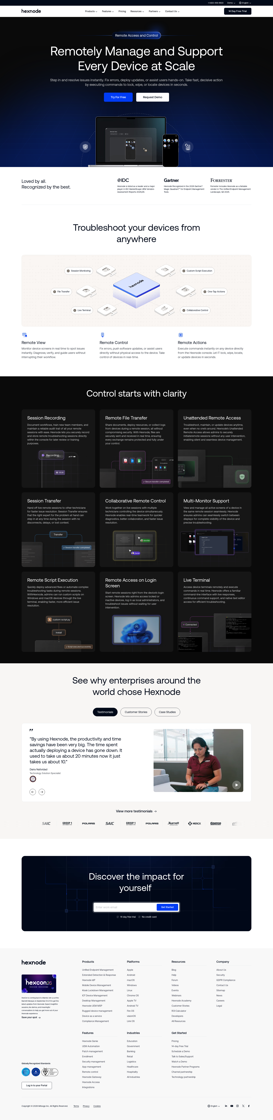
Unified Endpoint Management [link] (98, 970)
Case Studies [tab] (167, 712)
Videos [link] (175, 985)
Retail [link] (130, 1056)
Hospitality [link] (132, 1072)
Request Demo (152, 97)
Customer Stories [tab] (136, 712)
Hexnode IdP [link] (88, 980)
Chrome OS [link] (133, 995)
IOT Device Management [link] (94, 995)
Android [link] (131, 975)
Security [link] (220, 975)
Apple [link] (130, 970)
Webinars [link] (176, 995)
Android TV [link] (132, 1006)
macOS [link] (131, 980)
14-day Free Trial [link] (180, 1046)
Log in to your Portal (36, 1085)
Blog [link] (174, 970)
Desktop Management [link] (93, 1000)
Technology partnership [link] (184, 1077)
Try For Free (118, 97)
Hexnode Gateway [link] (91, 1077)
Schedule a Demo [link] (181, 1051)
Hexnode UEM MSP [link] (92, 1006)
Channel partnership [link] (182, 1072)
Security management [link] (93, 1061)
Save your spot (29, 1017)
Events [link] (175, 990)
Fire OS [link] (130, 1011)
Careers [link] (220, 1000)
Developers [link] (177, 1016)
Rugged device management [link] (97, 1011)
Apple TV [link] (131, 1000)
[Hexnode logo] (31, 11)
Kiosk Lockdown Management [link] (97, 990)
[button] (236, 785)
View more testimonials (134, 811)
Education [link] (132, 1041)
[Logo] (34, 962)
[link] (226, 1106)
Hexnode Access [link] (91, 1082)
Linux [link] (129, 990)
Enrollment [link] (87, 1056)
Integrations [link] (88, 1087)
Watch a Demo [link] (179, 1061)
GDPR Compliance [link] (225, 980)
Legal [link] (219, 1006)
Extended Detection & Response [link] (99, 975)
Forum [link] (175, 980)
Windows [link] (132, 985)
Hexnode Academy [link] (181, 1000)
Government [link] (133, 1046)
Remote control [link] (90, 1072)
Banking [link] (131, 1051)
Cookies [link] (97, 1106)
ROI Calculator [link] (179, 1011)
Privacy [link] (86, 1106)
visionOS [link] (131, 1016)
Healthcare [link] (132, 1067)
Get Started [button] (167, 907)
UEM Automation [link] (91, 1046)
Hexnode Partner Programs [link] (185, 1067)
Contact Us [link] (222, 985)
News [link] (219, 995)
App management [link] (91, 1067)
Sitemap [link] (220, 990)
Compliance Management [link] (95, 1021)
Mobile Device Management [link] (96, 985)
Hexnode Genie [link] (90, 1041)
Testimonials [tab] (105, 712)
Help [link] (174, 975)
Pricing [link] (175, 1041)
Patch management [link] (92, 1051)
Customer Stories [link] (180, 1006)
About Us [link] (221, 970)
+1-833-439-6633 (215, 3)
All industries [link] (133, 1077)
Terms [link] (76, 1106)
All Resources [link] (178, 1021)
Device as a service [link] (92, 1016)
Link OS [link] (131, 1021)
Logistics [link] (131, 1061)
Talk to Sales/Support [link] (183, 1056)
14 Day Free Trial (238, 11)
